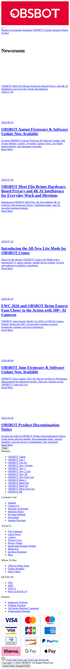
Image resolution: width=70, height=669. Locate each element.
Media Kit (13, 548)
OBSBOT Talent (16, 456)
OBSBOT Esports (42, 30)
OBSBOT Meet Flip (18, 483)
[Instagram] (21, 659)
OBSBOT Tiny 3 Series (20, 465)
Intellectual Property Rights (22, 546)
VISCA (12, 588)
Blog (10, 554)
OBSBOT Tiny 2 (17, 468)
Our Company (15, 531)
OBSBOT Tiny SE (18, 474)
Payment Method (16, 514)
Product (5, 30)
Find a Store (14, 571)
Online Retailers (16, 568)
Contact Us (13, 505)
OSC (10, 582)
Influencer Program (18, 602)
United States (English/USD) (16, 666)
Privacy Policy (15, 543)
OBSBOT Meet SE (18, 486)
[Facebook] (11, 659)
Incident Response (17, 551)
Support (56, 30)
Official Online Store (18, 565)
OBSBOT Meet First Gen (21, 488)
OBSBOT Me (15, 491)
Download (13, 517)
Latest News (14, 534)
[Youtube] (32, 659)
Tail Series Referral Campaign (23, 608)
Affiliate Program (17, 605)
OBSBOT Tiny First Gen (21, 477)
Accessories (16, 30)
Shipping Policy (16, 511)
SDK (10, 585)
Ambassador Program (19, 611)
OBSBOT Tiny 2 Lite (19, 471)
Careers (12, 537)
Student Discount (17, 520)
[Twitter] (43, 659)
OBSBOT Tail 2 (16, 459)
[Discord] (3, 659)
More (5, 448)
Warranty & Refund (18, 508)
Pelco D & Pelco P (17, 591)
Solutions (28, 30)
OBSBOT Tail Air (17, 462)
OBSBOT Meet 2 (17, 480)
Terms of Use (15, 540)
